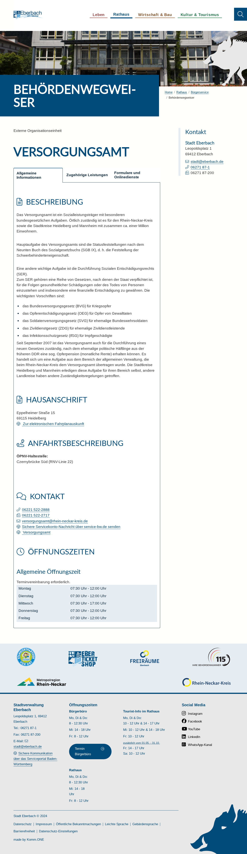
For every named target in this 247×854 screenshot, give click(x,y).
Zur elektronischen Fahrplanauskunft (53, 424)
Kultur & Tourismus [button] (200, 14)
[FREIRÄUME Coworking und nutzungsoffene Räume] (144, 658)
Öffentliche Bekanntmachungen (78, 824)
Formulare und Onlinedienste (127, 175)
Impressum (44, 824)
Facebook (195, 721)
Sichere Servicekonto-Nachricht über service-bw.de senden (71, 527)
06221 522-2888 (36, 510)
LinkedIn (194, 737)
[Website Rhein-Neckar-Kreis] (206, 682)
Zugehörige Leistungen (87, 175)
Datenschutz (23, 824)
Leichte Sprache (116, 824)
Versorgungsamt (36, 532)
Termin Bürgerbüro (83, 751)
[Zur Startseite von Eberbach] (28, 15)
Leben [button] (99, 14)
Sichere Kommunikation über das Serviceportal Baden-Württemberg (35, 759)
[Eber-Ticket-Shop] (83, 659)
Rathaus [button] (121, 14)
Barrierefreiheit (24, 831)
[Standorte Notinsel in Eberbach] (26, 657)
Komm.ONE (35, 839)
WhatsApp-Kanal (200, 745)
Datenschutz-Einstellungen (58, 831)
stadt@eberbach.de (207, 162)
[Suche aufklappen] (240, 14)
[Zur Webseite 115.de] (211, 657)
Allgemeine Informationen (29, 175)
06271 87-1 (200, 167)
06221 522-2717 (36, 515)
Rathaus (181, 92)
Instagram (195, 714)
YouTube (194, 729)
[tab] (38, 175)
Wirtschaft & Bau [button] (155, 14)
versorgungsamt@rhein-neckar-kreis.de (55, 521)
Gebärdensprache (145, 824)
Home (169, 92)
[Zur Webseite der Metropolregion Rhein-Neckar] (41, 681)
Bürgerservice (200, 92)
